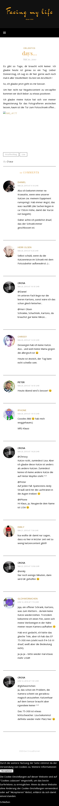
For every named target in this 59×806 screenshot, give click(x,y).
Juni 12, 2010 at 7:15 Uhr (28, 602)
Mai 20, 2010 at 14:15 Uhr (28, 413)
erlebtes (29, 48)
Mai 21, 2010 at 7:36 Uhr (28, 530)
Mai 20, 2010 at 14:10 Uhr (28, 385)
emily (21, 526)
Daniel (22, 182)
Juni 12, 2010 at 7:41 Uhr (28, 681)
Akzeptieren (6, 771)
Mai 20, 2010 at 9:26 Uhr (28, 251)
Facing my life (29, 11)
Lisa (23, 154)
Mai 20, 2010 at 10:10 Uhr (28, 286)
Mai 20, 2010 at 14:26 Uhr (28, 451)
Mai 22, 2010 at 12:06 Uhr (28, 566)
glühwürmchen (28, 598)
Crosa (10, 161)
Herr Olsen (24, 247)
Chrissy (22, 336)
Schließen (5, 802)
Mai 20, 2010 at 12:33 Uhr (28, 340)
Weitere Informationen (44, 766)
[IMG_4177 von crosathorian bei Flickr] (29, 128)
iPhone (22, 410)
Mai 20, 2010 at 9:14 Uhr (28, 185)
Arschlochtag (11, 154)
